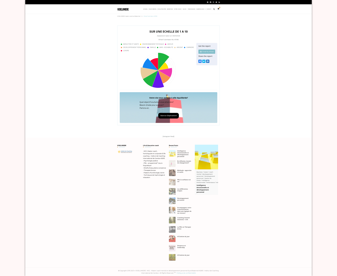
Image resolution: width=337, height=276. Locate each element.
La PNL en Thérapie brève (184, 228)
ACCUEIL (145, 9)
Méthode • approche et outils (184, 171)
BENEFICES (170, 9)
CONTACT (209, 9)
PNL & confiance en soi (184, 181)
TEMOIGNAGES (191, 9)
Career (206, 172)
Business (199, 172)
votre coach (177, 9)
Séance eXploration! (168, 116)
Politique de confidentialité (186, 273)
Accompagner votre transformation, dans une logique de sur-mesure (184, 210)
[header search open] (214, 9)
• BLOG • (184, 9)
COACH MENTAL (153, 9)
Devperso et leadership (181, 246)
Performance (210, 182)
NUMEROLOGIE (200, 9)
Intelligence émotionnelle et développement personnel (183, 153)
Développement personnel (183, 199)
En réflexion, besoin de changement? (184, 162)
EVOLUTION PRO (162, 9)
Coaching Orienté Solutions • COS (183, 219)
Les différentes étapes (182, 190)
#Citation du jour (183, 236)
